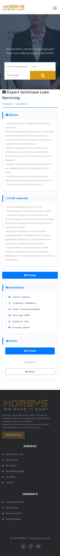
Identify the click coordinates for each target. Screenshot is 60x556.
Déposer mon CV (13, 513)
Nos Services (12, 460)
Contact (9, 482)
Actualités (10, 477)
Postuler (31, 275)
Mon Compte (12, 508)
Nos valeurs (11, 465)
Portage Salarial (13, 519)
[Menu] (55, 8)
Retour (31, 371)
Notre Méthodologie (15, 471)
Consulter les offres (15, 502)
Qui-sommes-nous (14, 454)
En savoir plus (13, 435)
